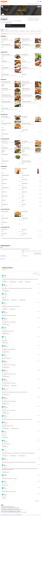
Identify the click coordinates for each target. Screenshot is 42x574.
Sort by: (33, 273)
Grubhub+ (22, 512)
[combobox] (34, 4)
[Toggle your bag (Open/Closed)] (40, 1)
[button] (4, 3)
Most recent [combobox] (36, 273)
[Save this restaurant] (38, 6)
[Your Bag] (40, 1)
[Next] (40, 31)
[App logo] (4, 1)
